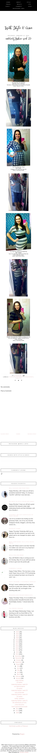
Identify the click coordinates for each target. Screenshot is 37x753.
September (18, 662)
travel (8, 4)
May (18, 670)
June (18, 668)
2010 (17, 710)
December (18, 656)
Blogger (22, 734)
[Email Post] (23, 375)
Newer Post (32, 434)
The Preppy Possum (16, 608)
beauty (19, 4)
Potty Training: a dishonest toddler (22, 581)
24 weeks (19, 682)
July (18, 666)
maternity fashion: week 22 (19, 694)
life (29, 4)
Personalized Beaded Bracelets (21, 595)
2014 (17, 650)
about (18, 2)
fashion (12, 377)
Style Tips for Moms (16, 555)
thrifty (18, 378)
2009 (17, 712)
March (18, 674)
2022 (17, 634)
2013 (17, 652)
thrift (7, 6)
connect (19, 6)
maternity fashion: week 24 (19, 684)
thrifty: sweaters (19, 698)
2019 (17, 640)
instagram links (18, 8)
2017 (17, 644)
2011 (17, 708)
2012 (17, 654)
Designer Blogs (23, 752)
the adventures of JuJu (19, 702)
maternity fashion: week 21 (19, 700)
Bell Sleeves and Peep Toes (19, 488)
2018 (17, 642)
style (29, 2)
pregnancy (29, 377)
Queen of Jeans (14, 528)
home (8, 2)
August (18, 664)
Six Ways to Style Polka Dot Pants (21, 501)
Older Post (5, 434)
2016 (17, 646)
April (18, 672)
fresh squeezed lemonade (19, 706)
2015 (17, 648)
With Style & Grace (18, 28)
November (18, 658)
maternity (20, 377)
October (18, 660)
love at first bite (19, 692)
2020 (17, 638)
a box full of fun (19, 704)
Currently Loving (15, 568)
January (18, 678)
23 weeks (19, 688)
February (18, 676)
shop (30, 6)
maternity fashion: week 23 (19, 690)
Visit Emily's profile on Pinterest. (18, 726)
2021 (17, 636)
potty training (19, 680)
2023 (17, 632)
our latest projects (19, 686)
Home (18, 434)
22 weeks (19, 696)
